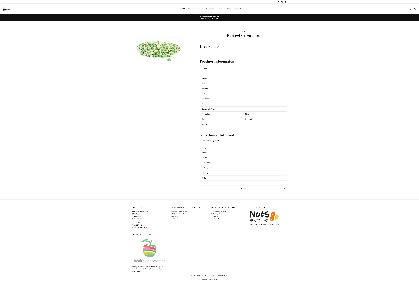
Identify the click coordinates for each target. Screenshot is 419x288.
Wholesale (221, 9)
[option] (209, 17)
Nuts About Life (255, 224)
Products (191, 9)
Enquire (243, 188)
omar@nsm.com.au (143, 227)
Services (200, 9)
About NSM (181, 9)
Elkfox (205, 279)
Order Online (210, 9)
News (229, 9)
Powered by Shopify (214, 279)
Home (243, 31)
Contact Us (237, 9)
